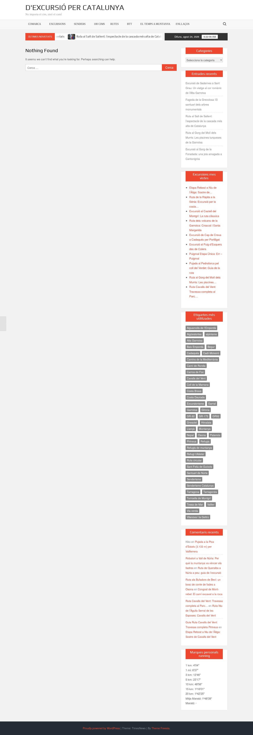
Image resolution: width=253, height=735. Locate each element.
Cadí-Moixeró (211, 353)
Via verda (192, 511)
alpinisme (211, 334)
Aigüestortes (194, 334)
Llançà (191, 429)
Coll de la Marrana (198, 384)
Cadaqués (193, 353)
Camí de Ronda (196, 366)
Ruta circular (194, 460)
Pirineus (191, 441)
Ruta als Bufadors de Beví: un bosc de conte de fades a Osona (203, 584)
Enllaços (182, 24)
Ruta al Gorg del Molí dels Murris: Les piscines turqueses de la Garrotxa (203, 137)
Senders (80, 24)
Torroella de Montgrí (199, 498)
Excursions (57, 24)
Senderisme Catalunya (200, 485)
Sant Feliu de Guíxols (199, 466)
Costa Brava (194, 391)
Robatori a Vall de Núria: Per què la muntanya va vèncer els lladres (204, 563)
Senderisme (194, 479)
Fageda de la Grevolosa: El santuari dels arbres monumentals (202, 104)
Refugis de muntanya (199, 447)
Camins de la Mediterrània (202, 359)
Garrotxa (192, 410)
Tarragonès (210, 492)
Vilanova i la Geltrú (198, 517)
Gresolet (192, 422)
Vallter (210, 504)
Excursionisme (195, 403)
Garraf (212, 403)
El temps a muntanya (155, 24)
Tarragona (193, 492)
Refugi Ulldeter (195, 454)
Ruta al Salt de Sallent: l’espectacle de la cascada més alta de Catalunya (110, 36)
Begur (211, 347)
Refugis (205, 441)
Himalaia (206, 422)
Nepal (190, 435)
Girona (205, 410)
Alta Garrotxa (194, 340)
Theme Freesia (160, 728)
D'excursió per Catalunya (74, 7)
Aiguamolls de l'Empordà (201, 328)
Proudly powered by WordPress (101, 728)
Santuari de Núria (197, 473)
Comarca (34, 24)
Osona (202, 435)
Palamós (215, 435)
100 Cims (99, 24)
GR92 (215, 416)
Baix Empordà (195, 347)
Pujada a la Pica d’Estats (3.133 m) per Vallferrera (200, 546)
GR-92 (191, 416)
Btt (129, 24)
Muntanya (205, 429)
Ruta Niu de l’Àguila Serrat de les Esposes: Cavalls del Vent (204, 610)
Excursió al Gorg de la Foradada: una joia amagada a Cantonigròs (204, 154)
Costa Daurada (196, 397)
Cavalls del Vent (196, 378)
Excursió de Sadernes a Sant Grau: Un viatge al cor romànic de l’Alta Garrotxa (204, 88)
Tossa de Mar (195, 504)
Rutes (114, 24)
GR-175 (203, 416)
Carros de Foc (195, 372)
